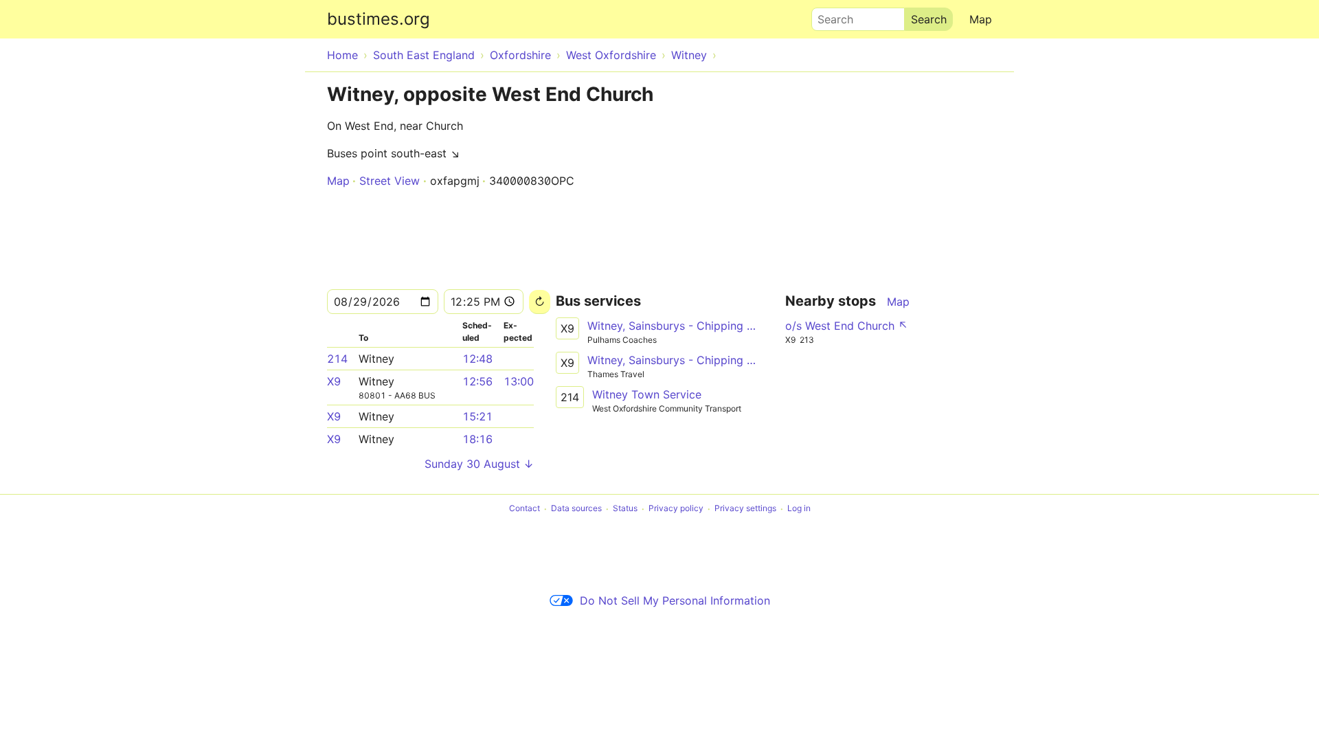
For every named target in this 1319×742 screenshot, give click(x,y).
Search (829, 16)
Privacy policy (676, 509)
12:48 (477, 359)
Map (980, 19)
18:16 (477, 439)
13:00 (519, 381)
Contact (524, 509)
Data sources (576, 509)
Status (625, 509)
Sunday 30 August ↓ (479, 464)
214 (337, 359)
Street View (389, 181)
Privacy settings (745, 509)
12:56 (477, 381)
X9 (334, 381)
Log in (799, 509)
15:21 (477, 416)
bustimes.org (378, 19)
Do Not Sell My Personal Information (675, 600)
